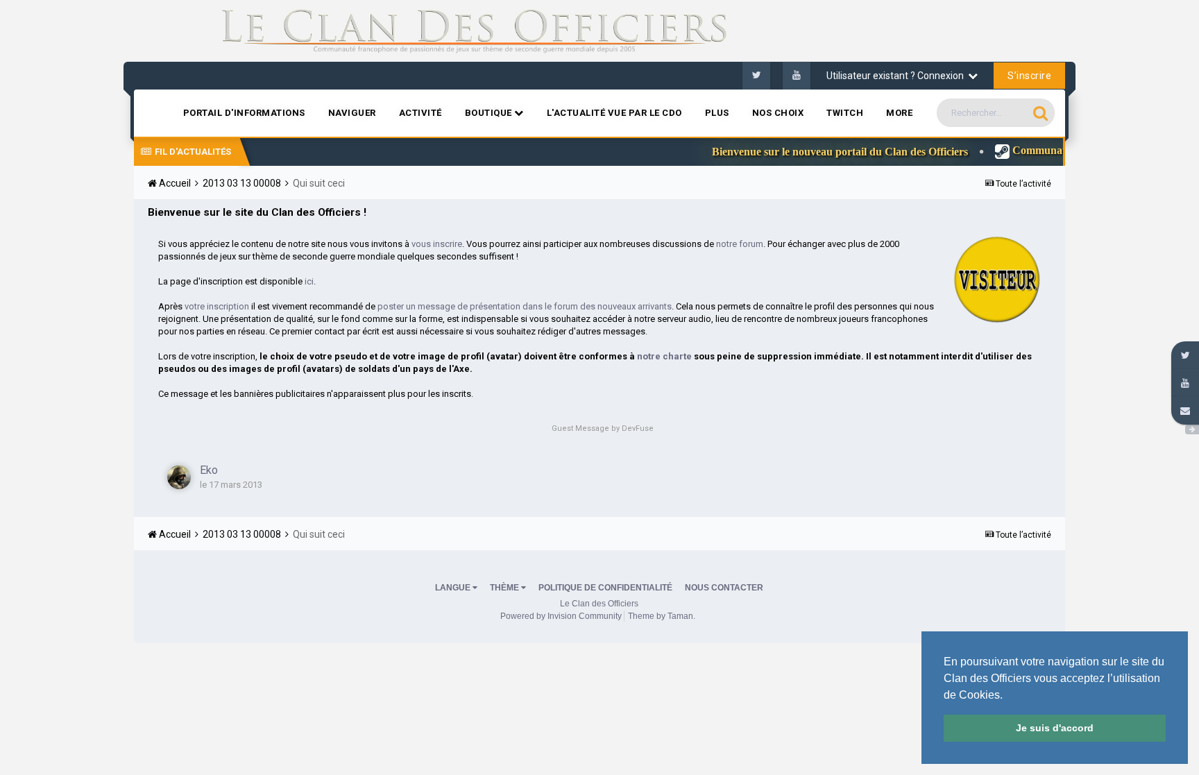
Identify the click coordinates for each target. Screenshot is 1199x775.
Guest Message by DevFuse (603, 428)
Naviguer (352, 113)
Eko (209, 470)
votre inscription (217, 306)
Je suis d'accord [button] (1055, 727)
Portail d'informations (244, 113)
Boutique (490, 113)
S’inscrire (1029, 75)
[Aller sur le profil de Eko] (179, 477)
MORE (899, 113)
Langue (454, 588)
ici (309, 281)
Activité (420, 113)
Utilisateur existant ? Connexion (897, 75)
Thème (505, 588)
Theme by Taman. (661, 616)
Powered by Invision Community (561, 616)
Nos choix (778, 113)
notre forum (739, 244)
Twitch (844, 113)
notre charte (664, 356)
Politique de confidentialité (605, 588)
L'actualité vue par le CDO (614, 113)
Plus (717, 113)
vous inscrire (436, 244)
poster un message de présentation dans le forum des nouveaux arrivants (524, 306)
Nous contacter (724, 588)
